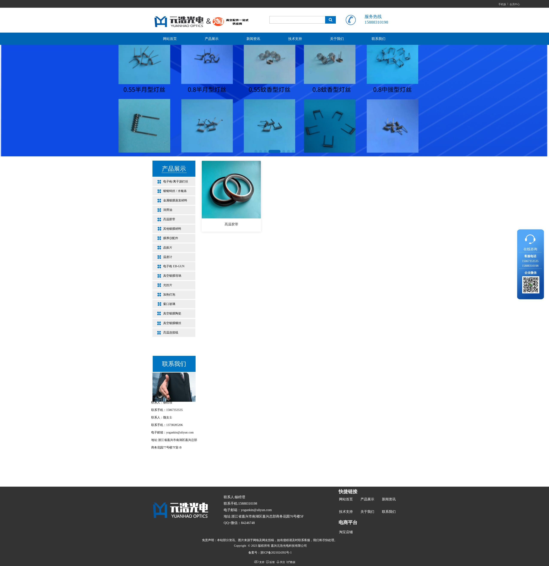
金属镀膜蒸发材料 (169, 200)
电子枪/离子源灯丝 (170, 181)
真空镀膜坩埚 (166, 275)
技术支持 (295, 39)
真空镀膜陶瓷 (166, 313)
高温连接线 (165, 332)
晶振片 (162, 247)
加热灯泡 (163, 294)
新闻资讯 (253, 39)
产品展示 (212, 39)
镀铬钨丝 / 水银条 (169, 191)
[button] (255, 151)
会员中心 (515, 4)
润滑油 (162, 209)
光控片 (162, 285)
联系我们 (378, 39)
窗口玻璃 (163, 304)
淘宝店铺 (346, 532)
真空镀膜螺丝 (166, 323)
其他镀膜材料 (166, 228)
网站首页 (170, 39)
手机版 (502, 4)
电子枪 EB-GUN (168, 266)
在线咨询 (530, 249)
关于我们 (337, 39)
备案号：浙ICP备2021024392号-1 (270, 552)
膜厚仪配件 (165, 238)
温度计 (162, 257)
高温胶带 (163, 219)
